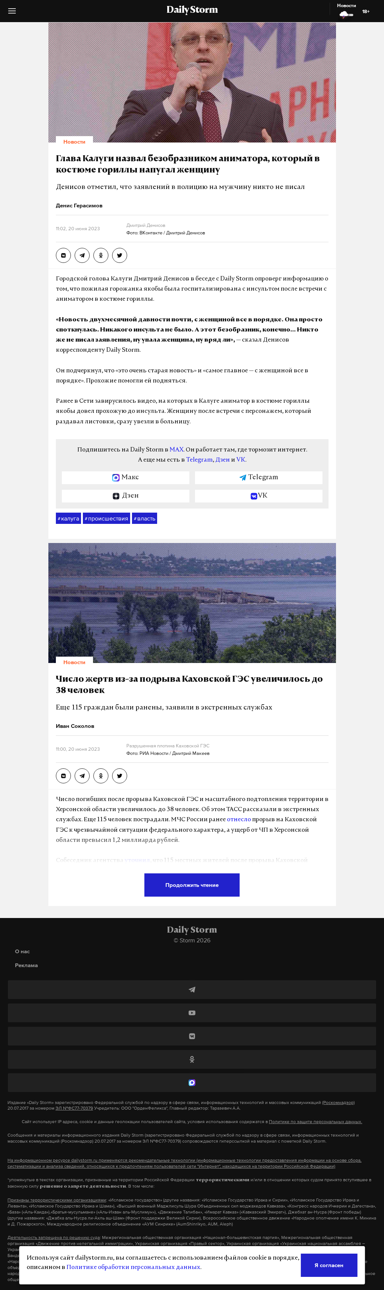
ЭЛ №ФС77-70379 (74, 1108)
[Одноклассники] (192, 1059)
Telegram (199, 460)
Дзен (222, 460)
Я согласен (329, 1265)
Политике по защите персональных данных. (315, 1121)
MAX (176, 450)
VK (240, 460)
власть (144, 518)
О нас (22, 951)
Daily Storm (192, 10)
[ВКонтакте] (192, 1036)
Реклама (26, 965)
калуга (68, 518)
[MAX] (192, 1082)
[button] (12, 14)
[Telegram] (192, 989)
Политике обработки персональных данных (133, 1267)
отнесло (239, 820)
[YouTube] (192, 1013)
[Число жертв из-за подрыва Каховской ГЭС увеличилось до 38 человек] (63, 775)
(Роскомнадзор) (338, 1102)
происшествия (106, 518)
